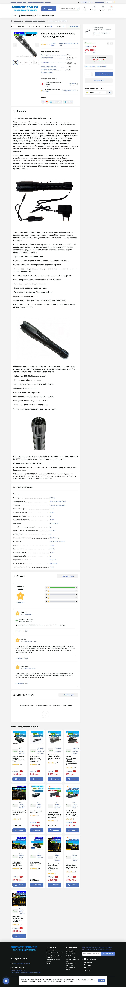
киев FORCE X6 (60, 474)
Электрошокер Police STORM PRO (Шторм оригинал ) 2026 (54, 757)
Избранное (93, 8)
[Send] (110, 92)
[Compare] (27, 745)
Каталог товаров (49, 8)
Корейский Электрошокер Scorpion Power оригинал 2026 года (72, 813)
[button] (37, 45)
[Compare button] (111, 43)
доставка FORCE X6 (69, 476)
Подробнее (69, 981)
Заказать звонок (99, 2)
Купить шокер (19, 467)
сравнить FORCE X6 (20, 478)
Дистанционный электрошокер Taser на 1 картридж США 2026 (53, 867)
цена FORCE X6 (43, 476)
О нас (24, 2)
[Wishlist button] (108, 43)
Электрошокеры (18, 21)
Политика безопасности (72, 959)
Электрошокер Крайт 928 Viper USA (35, 863)
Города (48, 963)
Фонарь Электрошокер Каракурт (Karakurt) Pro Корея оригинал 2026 (71, 760)
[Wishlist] (27, 741)
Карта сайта (69, 965)
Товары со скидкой (47, 16)
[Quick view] (27, 738)
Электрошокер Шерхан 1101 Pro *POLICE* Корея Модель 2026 (36, 759)
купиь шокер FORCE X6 (45, 474)
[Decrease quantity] (92, 75)
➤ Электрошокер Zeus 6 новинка (36, 811)
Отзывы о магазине (29, 16)
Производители (70, 967)
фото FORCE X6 (32, 476)
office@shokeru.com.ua (21, 963)
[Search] (77, 8)
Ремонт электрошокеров (70, 962)
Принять (101, 980)
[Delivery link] (77, 84)
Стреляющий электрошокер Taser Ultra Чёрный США (72, 866)
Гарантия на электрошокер (70, 950)
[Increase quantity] (92, 73)
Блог (15, 16)
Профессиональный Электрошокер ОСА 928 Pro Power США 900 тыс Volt (54, 815)
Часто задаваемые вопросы (36, 2)
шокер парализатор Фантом (45, 409)
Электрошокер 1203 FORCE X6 (26, 474)
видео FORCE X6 (55, 476)
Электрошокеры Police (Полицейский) (35, 21)
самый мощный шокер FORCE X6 (40, 478)
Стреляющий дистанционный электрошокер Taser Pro (17, 919)
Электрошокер (20, 130)
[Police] (87, 31)
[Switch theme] (114, 2)
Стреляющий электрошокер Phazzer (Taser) (17, 863)
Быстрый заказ (99, 80)
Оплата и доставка (16, 2)
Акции (68, 969)
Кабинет (85, 10)
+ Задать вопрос (68, 695)
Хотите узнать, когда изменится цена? (95, 66)
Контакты (48, 2)
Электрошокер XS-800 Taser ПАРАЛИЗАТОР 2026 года (19, 759)
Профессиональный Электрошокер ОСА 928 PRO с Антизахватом (19, 813)
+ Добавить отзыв (68, 576)
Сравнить (102, 8)
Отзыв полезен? (22, 631)
